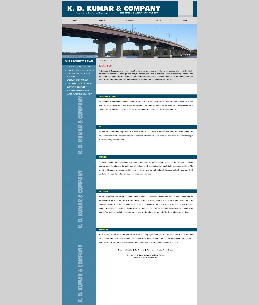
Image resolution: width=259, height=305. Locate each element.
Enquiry (184, 20)
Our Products (129, 20)
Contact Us (157, 20)
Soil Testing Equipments (78, 90)
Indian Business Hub (150, 257)
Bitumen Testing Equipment (79, 67)
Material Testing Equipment (79, 94)
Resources (150, 250)
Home (75, 20)
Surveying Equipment (76, 87)
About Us (102, 20)
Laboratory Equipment (77, 80)
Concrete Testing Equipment (80, 83)
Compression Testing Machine (80, 70)
